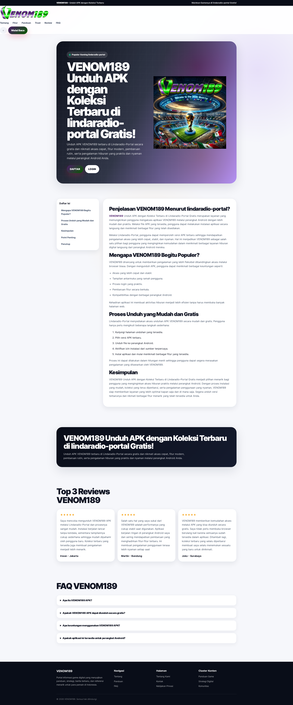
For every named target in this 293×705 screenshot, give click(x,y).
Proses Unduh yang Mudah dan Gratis (77, 222)
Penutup (65, 244)
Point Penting (68, 237)
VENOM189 (116, 215)
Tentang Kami (163, 676)
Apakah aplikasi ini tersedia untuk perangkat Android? (94, 638)
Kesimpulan (67, 230)
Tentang (4, 22)
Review (48, 22)
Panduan (26, 22)
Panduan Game (206, 676)
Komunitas (204, 686)
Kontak (159, 681)
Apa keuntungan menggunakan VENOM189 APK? (91, 625)
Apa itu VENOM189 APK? (77, 600)
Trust (38, 22)
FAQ (58, 22)
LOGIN (92, 169)
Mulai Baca (17, 30)
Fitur (15, 22)
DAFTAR (75, 169)
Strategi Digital (206, 681)
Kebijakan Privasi (164, 686)
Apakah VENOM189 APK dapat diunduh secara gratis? (94, 612)
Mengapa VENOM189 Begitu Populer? (76, 212)
